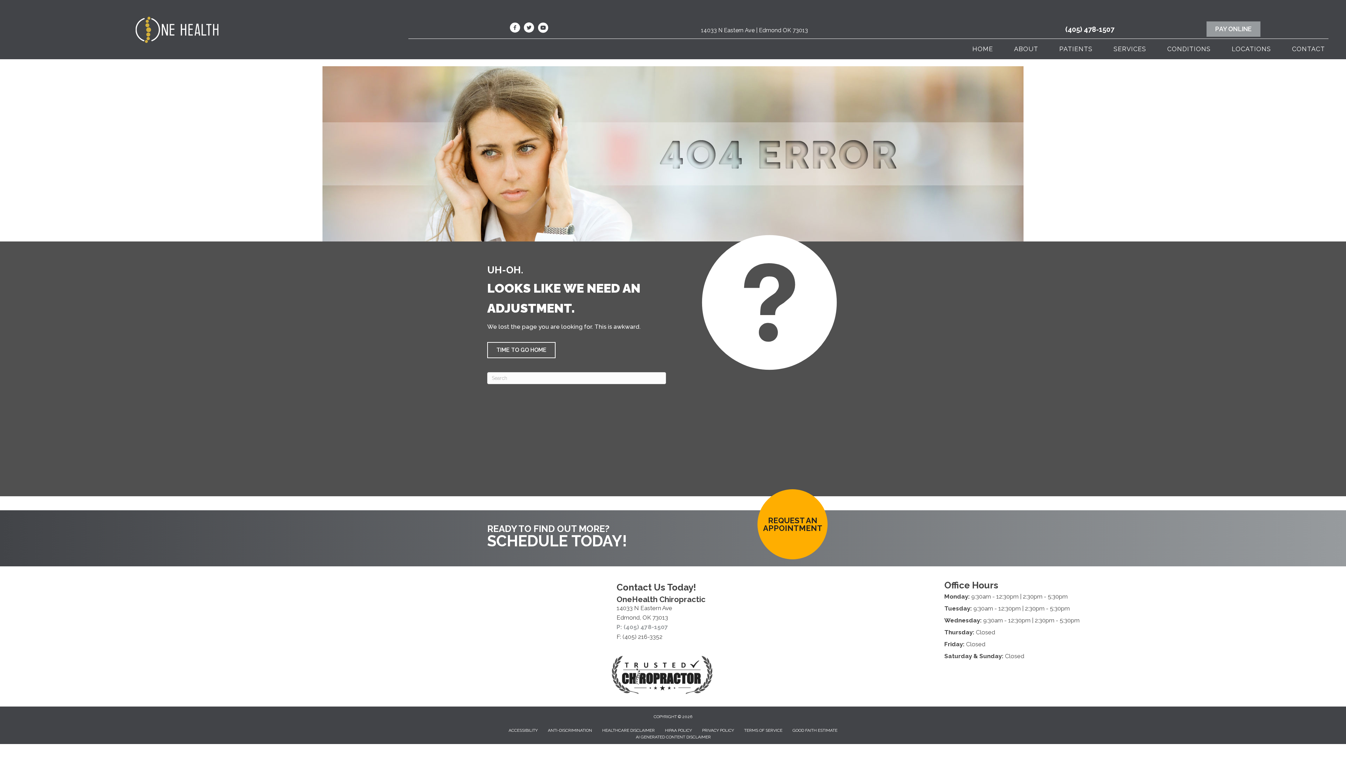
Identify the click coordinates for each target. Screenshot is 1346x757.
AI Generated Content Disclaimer (673, 737)
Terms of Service (763, 730)
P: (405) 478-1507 (642, 626)
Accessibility (523, 730)
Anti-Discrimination (570, 730)
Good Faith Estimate (815, 730)
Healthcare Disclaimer (628, 730)
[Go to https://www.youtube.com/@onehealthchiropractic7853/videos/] (543, 28)
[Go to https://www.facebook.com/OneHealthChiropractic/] (515, 28)
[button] (521, 350)
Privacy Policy (718, 730)
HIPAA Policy (678, 730)
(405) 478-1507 (1089, 29)
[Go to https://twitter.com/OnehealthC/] (529, 28)
